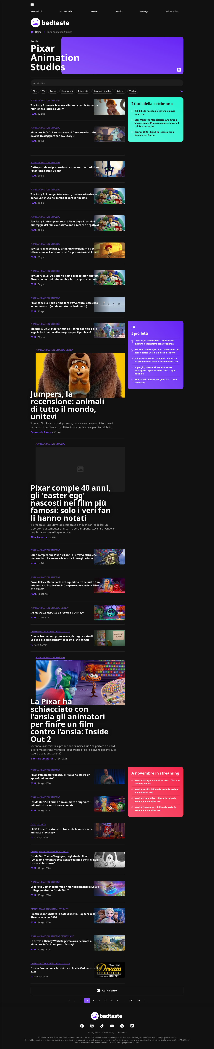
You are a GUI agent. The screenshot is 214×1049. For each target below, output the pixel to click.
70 (138, 1000)
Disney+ (65, 607)
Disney (69, 349)
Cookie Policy (108, 1032)
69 (131, 1000)
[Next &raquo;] (145, 1000)
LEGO (33, 824)
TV (32, 644)
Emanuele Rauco (41, 432)
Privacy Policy (93, 1032)
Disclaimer (121, 1032)
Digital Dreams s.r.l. (74, 1037)
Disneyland (67, 936)
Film (33, 113)
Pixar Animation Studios (45, 100)
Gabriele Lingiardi (42, 758)
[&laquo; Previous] (69, 1000)
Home (38, 31)
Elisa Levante (39, 537)
